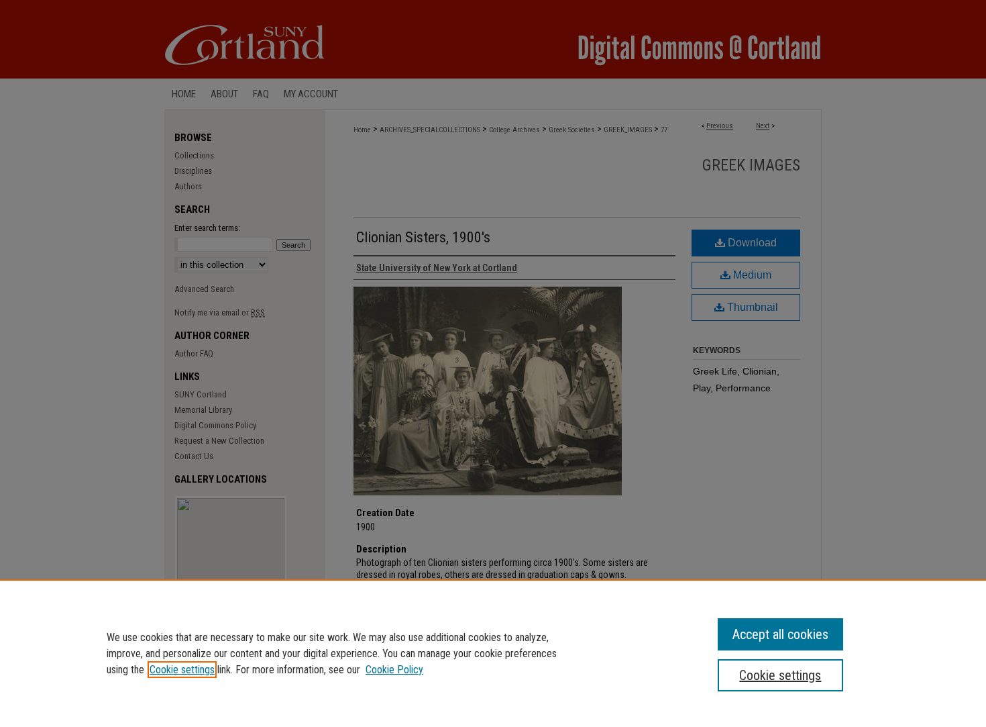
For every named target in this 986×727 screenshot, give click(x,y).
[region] (493, 653)
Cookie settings (182, 669)
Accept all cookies (780, 634)
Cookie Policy (394, 669)
